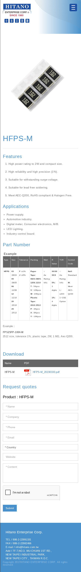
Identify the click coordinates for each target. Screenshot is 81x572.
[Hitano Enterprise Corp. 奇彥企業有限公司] (17, 13)
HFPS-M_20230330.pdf (46, 372)
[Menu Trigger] (73, 7)
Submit (10, 508)
